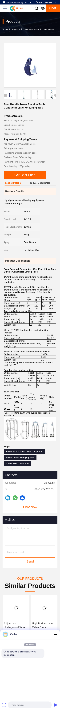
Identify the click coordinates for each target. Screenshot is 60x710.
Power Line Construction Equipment (24, 451)
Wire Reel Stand (31, 29)
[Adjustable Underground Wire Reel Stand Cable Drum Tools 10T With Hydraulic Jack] (16, 607)
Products (16, 29)
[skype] (8, 498)
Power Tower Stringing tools (20, 457)
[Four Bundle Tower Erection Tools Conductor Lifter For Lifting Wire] (30, 65)
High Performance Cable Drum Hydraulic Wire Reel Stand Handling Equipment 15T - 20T (44, 625)
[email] (22, 498)
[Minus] (55, 634)
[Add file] (4, 704)
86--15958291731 (48, 2)
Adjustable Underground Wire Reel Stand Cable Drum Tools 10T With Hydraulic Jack (16, 625)
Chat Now (30, 507)
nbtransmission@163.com (19, 2)
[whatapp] (15, 498)
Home (5, 29)
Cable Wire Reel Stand (17, 463)
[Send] (55, 704)
